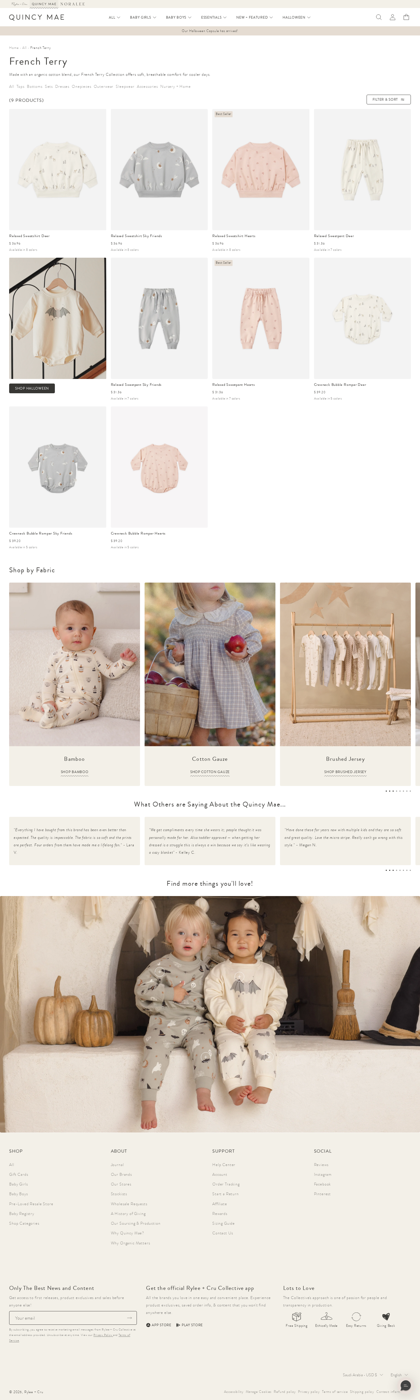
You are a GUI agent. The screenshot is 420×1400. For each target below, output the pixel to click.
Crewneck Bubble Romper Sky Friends (41, 533)
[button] (114, 17)
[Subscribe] (129, 1318)
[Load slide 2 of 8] (389, 791)
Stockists (119, 1194)
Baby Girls (18, 1184)
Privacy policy (309, 1391)
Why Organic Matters (130, 1243)
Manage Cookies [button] (259, 1391)
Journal (117, 1165)
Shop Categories (24, 1223)
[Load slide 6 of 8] (403, 791)
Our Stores (121, 1184)
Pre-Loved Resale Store (31, 1204)
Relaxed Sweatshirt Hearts (234, 236)
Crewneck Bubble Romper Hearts (138, 533)
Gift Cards (18, 1174)
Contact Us (222, 1233)
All (11, 1165)
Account (219, 1174)
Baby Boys (18, 1194)
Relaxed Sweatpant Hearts (233, 384)
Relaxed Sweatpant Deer (334, 236)
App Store (161, 1325)
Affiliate (219, 1204)
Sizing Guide (223, 1223)
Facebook (322, 1184)
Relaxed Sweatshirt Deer (29, 236)
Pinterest (322, 1194)
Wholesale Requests (129, 1204)
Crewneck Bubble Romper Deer (340, 384)
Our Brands (121, 1174)
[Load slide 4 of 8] (396, 791)
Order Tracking (226, 1184)
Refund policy (285, 1391)
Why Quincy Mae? (128, 1233)
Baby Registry (21, 1214)
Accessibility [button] (233, 1391)
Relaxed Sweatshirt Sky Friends (136, 236)
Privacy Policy (103, 1335)
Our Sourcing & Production (136, 1223)
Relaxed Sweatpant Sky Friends (136, 384)
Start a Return (225, 1194)
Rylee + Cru (33, 1392)
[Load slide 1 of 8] (386, 791)
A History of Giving (128, 1214)
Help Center (223, 1165)
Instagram (323, 1174)
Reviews (321, 1165)
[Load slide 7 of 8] (407, 791)
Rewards (219, 1214)
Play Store (192, 1325)
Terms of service (335, 1391)
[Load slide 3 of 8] (393, 791)
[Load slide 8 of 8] (410, 791)
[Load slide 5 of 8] (400, 791)
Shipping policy (362, 1391)
